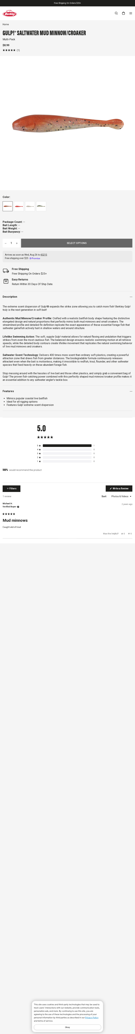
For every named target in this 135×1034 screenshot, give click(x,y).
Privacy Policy (91, 1017)
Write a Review (122, 489)
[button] (11, 50)
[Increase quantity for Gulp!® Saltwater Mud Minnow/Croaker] (16, 243)
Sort (104, 496)
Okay (67, 1027)
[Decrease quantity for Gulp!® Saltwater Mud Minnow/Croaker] (5, 243)
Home (6, 24)
